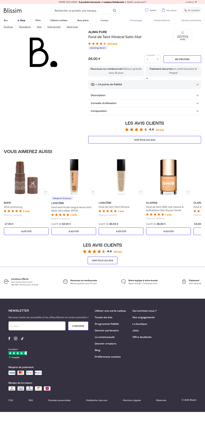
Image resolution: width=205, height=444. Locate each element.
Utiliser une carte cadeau (110, 311)
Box (6, 20)
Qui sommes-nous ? (144, 311)
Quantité (151, 55)
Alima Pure (97, 32)
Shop (22, 20)
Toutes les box (103, 317)
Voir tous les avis (144, 140)
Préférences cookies (108, 357)
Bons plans (83, 20)
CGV (10, 400)
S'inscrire (78, 326)
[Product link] (26, 187)
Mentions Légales (132, 400)
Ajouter (26, 231)
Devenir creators (105, 344)
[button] (102, 2)
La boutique (139, 324)
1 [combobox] (147, 59)
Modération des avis (96, 400)
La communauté (105, 337)
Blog (97, 350)
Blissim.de (161, 400)
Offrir (38, 20)
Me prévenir (182, 59)
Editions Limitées (58, 20)
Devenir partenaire (191, 20)
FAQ (31, 400)
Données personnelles (59, 400)
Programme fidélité (107, 324)
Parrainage (136, 20)
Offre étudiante (142, 337)
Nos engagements (143, 317)
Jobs (135, 330)
